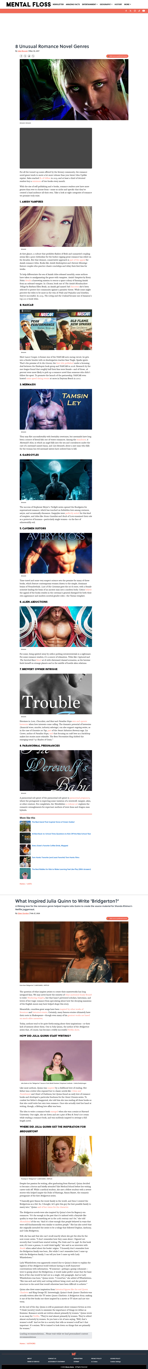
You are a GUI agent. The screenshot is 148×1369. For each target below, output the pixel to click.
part (49, 730)
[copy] (33, 56)
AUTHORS (31, 1343)
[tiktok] (139, 11)
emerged (54, 1111)
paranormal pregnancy (80, 797)
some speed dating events (37, 378)
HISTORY (118, 4)
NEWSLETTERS (78, 1358)
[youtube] (143, 11)
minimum (36, 181)
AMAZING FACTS (73, 4)
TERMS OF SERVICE (33, 1362)
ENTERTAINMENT (89, 4)
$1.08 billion (45, 178)
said (51, 733)
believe (88, 589)
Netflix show (73, 1029)
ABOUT (29, 1358)
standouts (81, 439)
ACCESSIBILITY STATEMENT (56, 1362)
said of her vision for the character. (53, 1207)
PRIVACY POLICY (96, 1358)
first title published (65, 363)
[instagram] (135, 11)
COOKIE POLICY (115, 1358)
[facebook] (126, 11)
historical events (40, 1012)
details (28, 280)
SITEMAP (76, 1362)
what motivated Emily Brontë (78, 994)
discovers (75, 286)
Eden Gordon (23, 913)
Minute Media (69, 1367)
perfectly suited (72, 513)
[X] (130, 11)
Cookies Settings (115, 1362)
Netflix (36, 1316)
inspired (51, 1087)
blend (38, 660)
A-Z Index (94, 1362)
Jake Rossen (23, 51)
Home (22, 883)
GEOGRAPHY (105, 4)
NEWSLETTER (58, 4)
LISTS (29, 883)
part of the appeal (77, 259)
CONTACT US (52, 1358)
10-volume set (71, 803)
